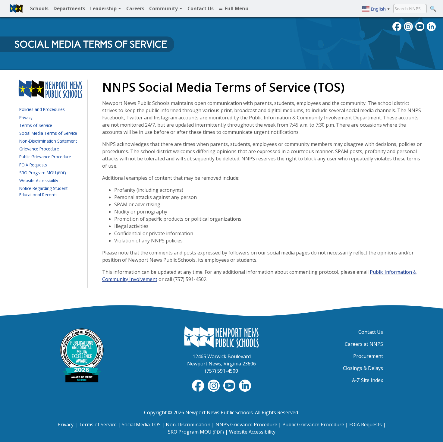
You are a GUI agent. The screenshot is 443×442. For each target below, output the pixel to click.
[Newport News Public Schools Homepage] (221, 336)
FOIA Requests (33, 165)
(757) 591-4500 (221, 371)
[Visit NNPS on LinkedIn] (431, 26)
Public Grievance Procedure (45, 156)
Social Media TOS (141, 424)
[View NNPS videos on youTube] (419, 26)
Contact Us (370, 332)
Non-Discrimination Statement (48, 141)
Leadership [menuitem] (104, 8)
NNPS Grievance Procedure (246, 424)
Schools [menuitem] (39, 8)
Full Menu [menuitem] (236, 8)
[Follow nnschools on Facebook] (396, 26)
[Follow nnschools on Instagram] (408, 26)
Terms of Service (35, 125)
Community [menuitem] (164, 8)
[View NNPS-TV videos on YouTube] (230, 385)
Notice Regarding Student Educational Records (43, 191)
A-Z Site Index (367, 380)
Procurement (368, 356)
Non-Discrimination (188, 424)
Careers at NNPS (364, 344)
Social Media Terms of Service (48, 133)
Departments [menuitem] (69, 8)
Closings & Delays (363, 368)
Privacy (26, 117)
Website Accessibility (38, 180)
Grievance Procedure (39, 149)
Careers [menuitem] (135, 8)
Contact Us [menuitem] (200, 8)
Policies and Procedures (42, 109)
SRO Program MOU (42, 172)
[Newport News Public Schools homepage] (16, 8)
